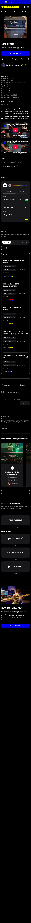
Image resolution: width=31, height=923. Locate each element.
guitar (4, 162)
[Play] (5, 185)
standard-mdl (6, 166)
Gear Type (14, 12)
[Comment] (22, 59)
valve (15, 166)
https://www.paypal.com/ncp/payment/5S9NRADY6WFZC (17, 109)
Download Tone (17, 53)
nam (19, 162)
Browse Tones (5, 12)
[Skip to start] (9, 185)
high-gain (12, 162)
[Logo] (10, 7)
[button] (15, 2)
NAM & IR (23, 12)
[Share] (29, 59)
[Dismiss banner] (24, 2)
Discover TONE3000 (15, 626)
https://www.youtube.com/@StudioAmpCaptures (17, 113)
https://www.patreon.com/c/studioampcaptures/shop (17, 118)
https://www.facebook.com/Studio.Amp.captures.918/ (17, 111)
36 (15, 59)
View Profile (15, 492)
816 (5, 59)
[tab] (6, 242)
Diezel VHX (5, 104)
